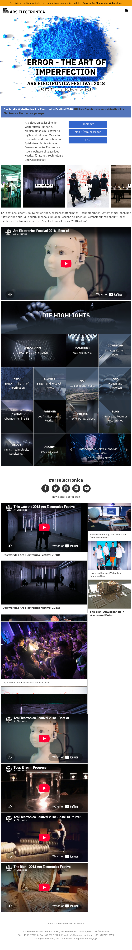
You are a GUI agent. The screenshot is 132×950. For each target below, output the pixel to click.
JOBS (60, 924)
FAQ (87, 140)
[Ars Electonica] (26, 10)
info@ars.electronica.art (81, 935)
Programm (87, 124)
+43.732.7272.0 (30, 935)
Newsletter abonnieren (66, 497)
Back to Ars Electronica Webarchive (102, 3)
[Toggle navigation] (126, 11)
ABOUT (51, 924)
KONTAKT (79, 924)
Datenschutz (67, 939)
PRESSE (68, 924)
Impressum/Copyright (86, 939)
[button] (71, 449)
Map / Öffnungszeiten (88, 132)
